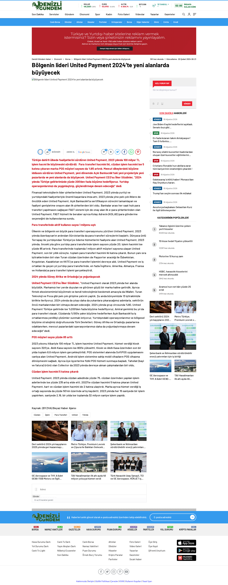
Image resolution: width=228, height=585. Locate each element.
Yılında (85, 415)
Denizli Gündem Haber (41, 59)
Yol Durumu (166, 528)
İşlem (47, 415)
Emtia (166, 22)
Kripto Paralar (187, 528)
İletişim (91, 581)
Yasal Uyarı (147, 581)
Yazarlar (154, 14)
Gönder (36, 496)
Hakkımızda (81, 581)
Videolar (140, 14)
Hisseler (90, 22)
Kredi (175, 22)
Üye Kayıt (153, 546)
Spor (97, 14)
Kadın (109, 14)
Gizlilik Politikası (102, 581)
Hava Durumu (93, 528)
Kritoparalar (117, 22)
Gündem (69, 14)
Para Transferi (61, 415)
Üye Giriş (152, 541)
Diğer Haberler (143, 22)
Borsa (129, 22)
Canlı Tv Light (38, 550)
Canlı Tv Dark (63, 541)
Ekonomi (84, 14)
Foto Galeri (124, 14)
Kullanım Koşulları (133, 581)
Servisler (54, 14)
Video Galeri (135, 546)
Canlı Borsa (55, 22)
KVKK (121, 581)
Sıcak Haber (136, 559)
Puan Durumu (114, 528)
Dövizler (68, 22)
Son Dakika (38, 14)
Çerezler (114, 581)
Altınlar (79, 22)
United (75, 415)
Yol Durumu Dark (40, 546)
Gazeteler (170, 14)
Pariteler (103, 22)
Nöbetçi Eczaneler (66, 550)
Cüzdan (37, 415)
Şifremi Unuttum (156, 550)
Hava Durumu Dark (41, 541)
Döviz (156, 22)
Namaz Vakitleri (54, 528)
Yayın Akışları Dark (66, 546)
